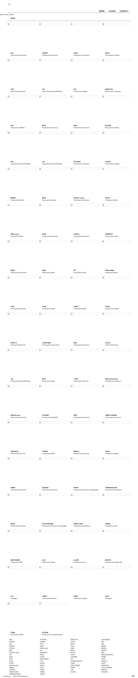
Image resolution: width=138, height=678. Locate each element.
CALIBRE (45, 415)
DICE (75, 125)
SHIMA (13, 487)
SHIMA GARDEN (111, 415)
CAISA (76, 306)
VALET (107, 451)
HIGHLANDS (109, 270)
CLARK (76, 560)
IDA (75, 89)
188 (12, 162)
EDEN (13, 270)
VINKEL (108, 524)
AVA (12, 53)
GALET (107, 343)
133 (12, 379)
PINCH (76, 487)
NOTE (107, 53)
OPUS (76, 53)
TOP (133, 676)
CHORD (45, 451)
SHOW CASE (78, 524)
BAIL (75, 343)
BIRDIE (13, 198)
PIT (75, 270)
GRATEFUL (15, 451)
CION (12, 306)
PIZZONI (45, 632)
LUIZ (44, 560)
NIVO (44, 379)
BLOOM (108, 125)
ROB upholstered (111, 379)
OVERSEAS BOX (111, 487)
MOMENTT (109, 234)
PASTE (107, 198)
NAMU (76, 596)
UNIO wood (15, 234)
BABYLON (109, 89)
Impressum (7, 676)
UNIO (44, 270)
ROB (75, 415)
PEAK (44, 234)
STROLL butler (79, 198)
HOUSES (45, 487)
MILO (44, 125)
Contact (124, 11)
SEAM (13, 524)
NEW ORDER (15, 560)
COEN (13, 632)
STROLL (77, 234)
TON (12, 89)
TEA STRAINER (47, 524)
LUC (12, 596)
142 (43, 162)
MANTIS (108, 560)
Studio (112, 11)
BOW (44, 198)
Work (102, 11)
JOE (12, 125)
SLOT (107, 596)
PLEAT (107, 306)
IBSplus (76, 451)
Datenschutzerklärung (20, 676)
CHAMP (45, 53)
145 (43, 89)
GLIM (44, 306)
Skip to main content (7, 14)
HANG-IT (14, 343)
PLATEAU (77, 162)
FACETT (108, 162)
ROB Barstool (16, 415)
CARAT (44, 596)
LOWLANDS (46, 343)
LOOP (76, 379)
